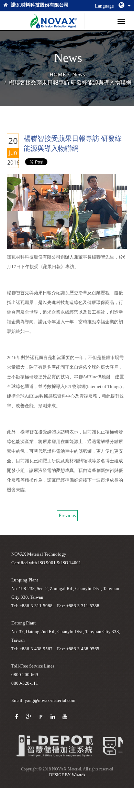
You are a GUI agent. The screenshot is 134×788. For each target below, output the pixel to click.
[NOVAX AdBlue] (55, 20)
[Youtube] (64, 717)
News (78, 74)
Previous (67, 515)
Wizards (78, 775)
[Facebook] (16, 717)
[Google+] (28, 717)
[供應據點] (55, 745)
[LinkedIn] (52, 717)
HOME (57, 74)
